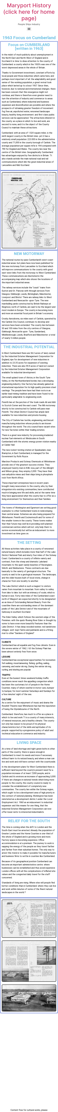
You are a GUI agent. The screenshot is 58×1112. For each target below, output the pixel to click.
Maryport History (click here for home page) (29, 12)
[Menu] (29, 29)
